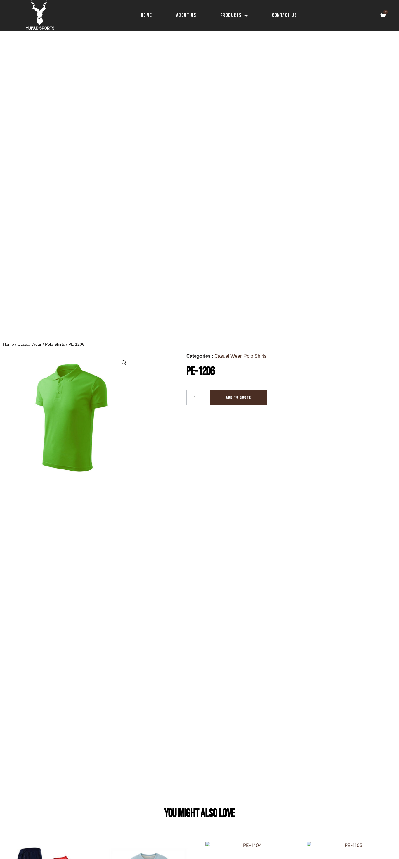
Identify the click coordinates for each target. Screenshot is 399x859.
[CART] (383, 15)
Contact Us (284, 15)
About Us (186, 15)
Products (231, 15)
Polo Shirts (55, 344)
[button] (124, 363)
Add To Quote (238, 397)
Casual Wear (29, 344)
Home (146, 15)
